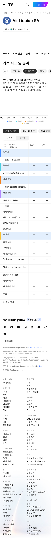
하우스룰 (7, 497)
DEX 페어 (7, 407)
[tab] (16, 71)
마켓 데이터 (32, 389)
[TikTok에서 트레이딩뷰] (46, 327)
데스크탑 (7, 476)
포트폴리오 (8, 452)
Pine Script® (8, 464)
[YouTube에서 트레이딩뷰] (18, 327)
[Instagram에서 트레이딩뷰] (25, 327)
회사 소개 (31, 434)
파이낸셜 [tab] (17, 53)
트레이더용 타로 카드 (36, 461)
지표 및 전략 (8, 524)
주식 (5, 391)
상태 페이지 (32, 495)
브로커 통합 (32, 528)
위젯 (29, 503)
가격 (29, 386)
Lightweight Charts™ (36, 510)
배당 (5, 440)
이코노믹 (7, 434)
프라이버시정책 (34, 479)
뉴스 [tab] (35, 53)
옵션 (5, 458)
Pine (5, 410)
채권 (5, 397)
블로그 (30, 440)
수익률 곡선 (8, 455)
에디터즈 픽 (8, 515)
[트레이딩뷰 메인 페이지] (10, 5)
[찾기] (27, 4)
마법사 (6, 527)
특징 (29, 382)
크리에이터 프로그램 (12, 494)
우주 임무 (31, 437)
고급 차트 (31, 513)
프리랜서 (7, 530)
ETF (4, 394)
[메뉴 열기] (4, 4)
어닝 (5, 437)
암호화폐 (7, 401)
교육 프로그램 (33, 534)
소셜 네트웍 (8, 485)
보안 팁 (30, 488)
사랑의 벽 (7, 488)
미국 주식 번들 (33, 425)
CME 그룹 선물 (33, 419)
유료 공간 (7, 533)
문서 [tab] (28, 53)
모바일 (6, 473)
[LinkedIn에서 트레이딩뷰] (32, 327)
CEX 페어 (7, 404)
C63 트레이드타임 (35, 464)
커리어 (30, 446)
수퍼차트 (7, 382)
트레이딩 (7, 509)
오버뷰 (30, 401)
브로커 (30, 404)
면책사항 (31, 476)
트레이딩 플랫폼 (34, 516)
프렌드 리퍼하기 (10, 491)
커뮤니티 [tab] (45, 53)
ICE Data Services (35, 347)
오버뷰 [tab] (6, 53)
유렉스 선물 (32, 422)
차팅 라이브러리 (34, 507)
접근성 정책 (32, 485)
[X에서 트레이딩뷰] (5, 327)
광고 (29, 525)
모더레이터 (8, 500)
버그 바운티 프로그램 (36, 492)
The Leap (31, 410)
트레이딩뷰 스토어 (35, 458)
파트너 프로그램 (34, 531)
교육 (5, 512)
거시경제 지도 (9, 461)
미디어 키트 (32, 449)
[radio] (9, 138)
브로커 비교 (32, 407)
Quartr (41, 366)
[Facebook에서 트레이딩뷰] (12, 327)
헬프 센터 (31, 443)
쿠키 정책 (31, 482)
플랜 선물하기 (33, 392)
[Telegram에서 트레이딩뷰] (39, 327)
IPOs (5, 443)
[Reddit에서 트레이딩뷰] (5, 334)
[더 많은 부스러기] (12, 12)
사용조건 (31, 473)
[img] (24, 29)
